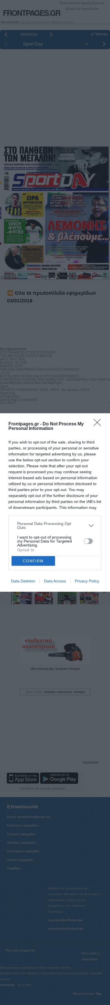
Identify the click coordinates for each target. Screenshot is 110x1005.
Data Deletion (23, 581)
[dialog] (55, 502)
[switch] (88, 541)
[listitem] (55, 526)
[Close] (99, 424)
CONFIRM (33, 561)
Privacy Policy (87, 581)
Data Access (55, 581)
